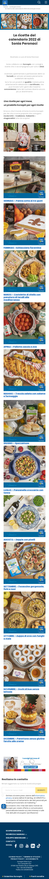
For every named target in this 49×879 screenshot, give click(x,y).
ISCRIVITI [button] (41, 790)
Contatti (10, 841)
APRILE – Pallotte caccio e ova (20, 346)
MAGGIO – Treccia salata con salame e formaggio (24, 395)
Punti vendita (37, 876)
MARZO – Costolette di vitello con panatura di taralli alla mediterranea (22, 297)
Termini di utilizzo (31, 857)
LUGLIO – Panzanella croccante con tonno (23, 491)
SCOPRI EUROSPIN (13, 831)
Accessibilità (32, 859)
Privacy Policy (17, 859)
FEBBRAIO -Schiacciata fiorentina (22, 247)
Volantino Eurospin (13, 876)
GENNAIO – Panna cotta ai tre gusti (23, 200)
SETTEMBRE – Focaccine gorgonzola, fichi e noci (24, 587)
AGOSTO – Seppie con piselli (19, 539)
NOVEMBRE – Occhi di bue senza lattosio (21, 690)
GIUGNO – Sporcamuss (16, 443)
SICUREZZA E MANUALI (15, 834)
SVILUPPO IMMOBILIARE (16, 838)
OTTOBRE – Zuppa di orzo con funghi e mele (24, 637)
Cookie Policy (15, 857)
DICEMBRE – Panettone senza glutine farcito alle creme (24, 740)
